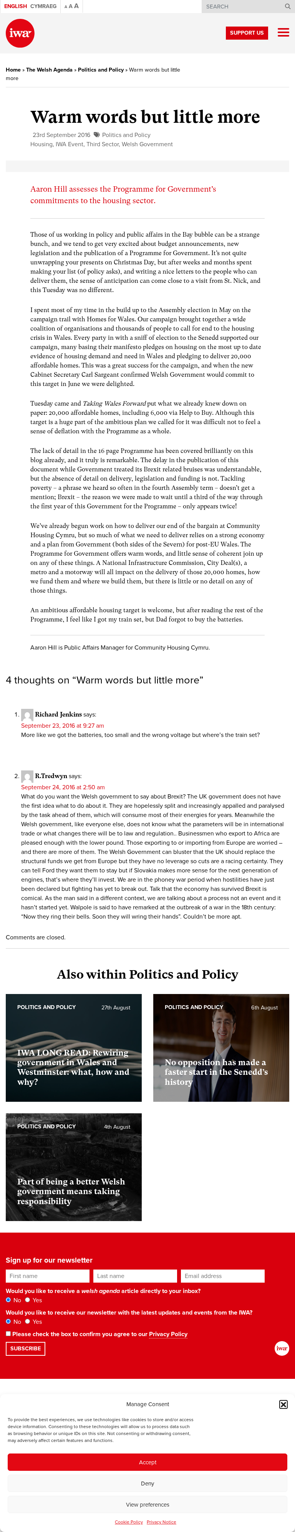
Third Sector (102, 144)
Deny (147, 1483)
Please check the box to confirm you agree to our (99, 1334)
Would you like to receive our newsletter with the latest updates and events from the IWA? (129, 1312)
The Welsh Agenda (49, 70)
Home (13, 70)
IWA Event (69, 144)
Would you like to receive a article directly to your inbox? (103, 1291)
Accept (147, 1462)
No (16, 1300)
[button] (283, 1404)
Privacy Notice (161, 1522)
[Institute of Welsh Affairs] (20, 33)
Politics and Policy (101, 70)
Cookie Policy (129, 1522)
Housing (41, 144)
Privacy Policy (168, 1334)
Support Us (247, 33)
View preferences (147, 1504)
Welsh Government (147, 144)
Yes (36, 1300)
